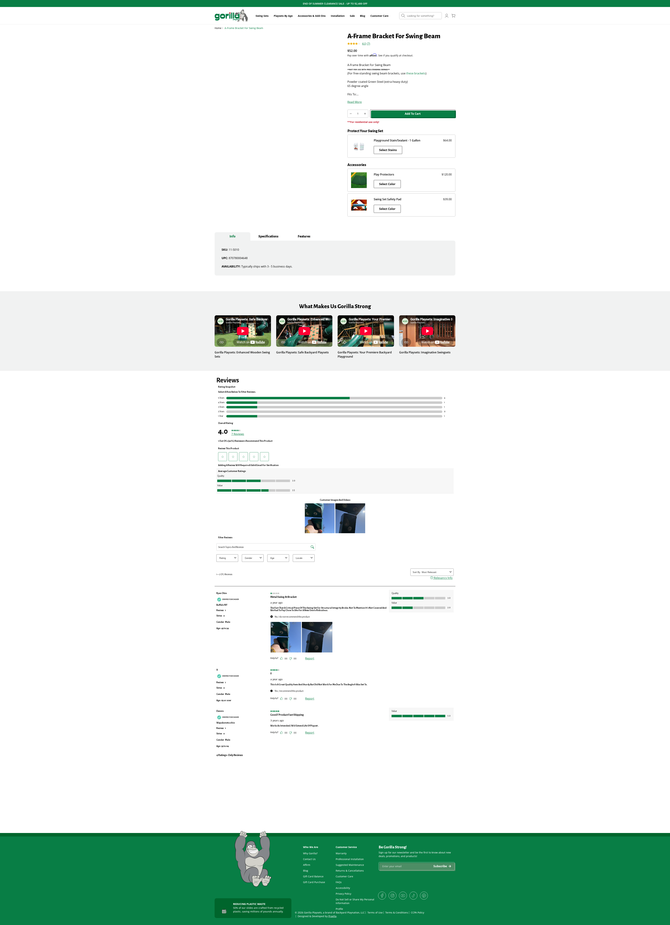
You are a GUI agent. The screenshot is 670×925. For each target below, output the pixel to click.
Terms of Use (375, 912)
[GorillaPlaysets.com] (231, 16)
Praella (332, 916)
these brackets (416, 73)
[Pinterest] (424, 896)
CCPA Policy (417, 912)
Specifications (268, 236)
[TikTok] (413, 896)
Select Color (387, 184)
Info (232, 236)
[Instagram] (392, 896)
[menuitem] (262, 15)
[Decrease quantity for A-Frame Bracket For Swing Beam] (350, 114)
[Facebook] (382, 896)
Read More (354, 102)
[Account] (446, 16)
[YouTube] (403, 896)
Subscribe (440, 866)
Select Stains (388, 150)
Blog (362, 15)
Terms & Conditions (396, 912)
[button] (262, 15)
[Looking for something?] (403, 15)
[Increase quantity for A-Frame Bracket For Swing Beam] (365, 114)
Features (304, 236)
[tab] (232, 236)
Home (218, 28)
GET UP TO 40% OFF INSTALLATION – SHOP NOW (335, 3)
